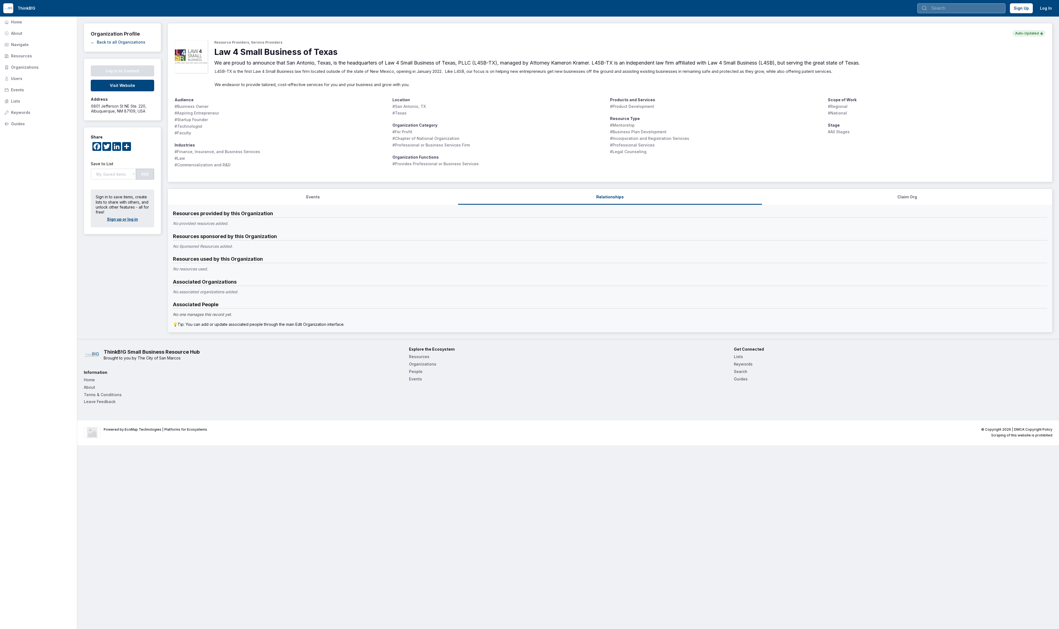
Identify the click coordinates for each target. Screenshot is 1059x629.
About (12, 33)
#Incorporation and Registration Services (649, 138)
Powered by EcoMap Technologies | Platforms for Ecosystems (155, 429)
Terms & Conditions (103, 394)
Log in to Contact (122, 70)
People (415, 371)
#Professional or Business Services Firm (431, 145)
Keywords (16, 112)
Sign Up (1021, 8)
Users (12, 78)
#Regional (837, 106)
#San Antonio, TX (409, 106)
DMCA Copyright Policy (1033, 429)
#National (837, 113)
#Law (180, 158)
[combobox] (961, 8)
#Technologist (188, 126)
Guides (14, 123)
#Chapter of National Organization (425, 138)
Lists (11, 101)
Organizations (21, 67)
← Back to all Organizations (118, 42)
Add (145, 174)
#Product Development (632, 106)
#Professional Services (632, 145)
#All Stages (839, 131)
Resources (17, 56)
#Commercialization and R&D (203, 164)
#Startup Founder (191, 119)
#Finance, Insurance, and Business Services (217, 151)
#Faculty (183, 132)
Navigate (16, 44)
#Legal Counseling (628, 151)
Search (740, 371)
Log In (1046, 8)
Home (12, 22)
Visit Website (122, 85)
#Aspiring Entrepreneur (197, 113)
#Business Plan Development (638, 131)
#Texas (399, 113)
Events (13, 89)
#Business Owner (191, 106)
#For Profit (402, 131)
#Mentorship (622, 125)
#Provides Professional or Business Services (435, 163)
